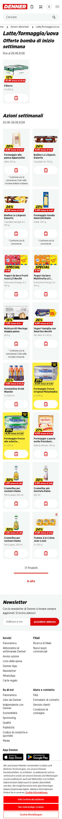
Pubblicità (8, 727)
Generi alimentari (20, 27)
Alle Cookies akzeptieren (31, 799)
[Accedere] (49, 7)
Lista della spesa (12, 661)
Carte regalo (10, 680)
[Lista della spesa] (32, 7)
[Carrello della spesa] (41, 7)
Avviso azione (11, 656)
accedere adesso (45, 621)
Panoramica (10, 643)
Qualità (7, 722)
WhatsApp (9, 675)
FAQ (35, 695)
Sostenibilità (10, 713)
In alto (31, 581)
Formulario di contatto (46, 700)
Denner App (10, 666)
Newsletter (9, 671)
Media (6, 740)
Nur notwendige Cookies (31, 807)
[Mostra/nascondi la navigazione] (57, 6)
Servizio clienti (41, 704)
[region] (31, 790)
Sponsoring (9, 718)
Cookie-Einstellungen (31, 815)
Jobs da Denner (12, 700)
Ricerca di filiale (42, 643)
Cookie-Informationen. (36, 793)
